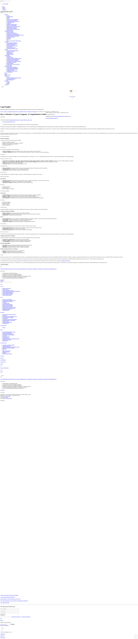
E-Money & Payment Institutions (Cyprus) (14, 58)
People (6, 73)
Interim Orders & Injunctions (12, 28)
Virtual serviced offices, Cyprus (12, 48)
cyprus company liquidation (18, 268)
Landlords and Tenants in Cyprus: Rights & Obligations (12, 275)
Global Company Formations (12, 42)
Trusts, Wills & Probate (6, 350)
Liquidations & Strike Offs (65, 260)
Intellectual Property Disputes (12, 27)
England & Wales (10, 16)
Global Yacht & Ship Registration (12, 50)
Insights (4, 7)
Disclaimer (2, 635)
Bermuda (8, 17)
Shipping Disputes (10, 30)
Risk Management (10, 63)
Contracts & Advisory (10, 51)
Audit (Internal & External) (11, 62)
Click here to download (4, 264)
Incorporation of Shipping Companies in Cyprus (11, 338)
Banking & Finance (10, 32)
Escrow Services (10, 46)
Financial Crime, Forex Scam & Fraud (13, 26)
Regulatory (9, 38)
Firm (3, 6)
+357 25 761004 (5, 397)
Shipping (6, 49)
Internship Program (10, 79)
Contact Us (4, 9)
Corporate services (10, 268)
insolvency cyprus (26, 268)
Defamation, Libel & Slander (12, 24)
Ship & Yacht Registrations (7, 332)
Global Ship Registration (7, 339)
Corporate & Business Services (12, 45)
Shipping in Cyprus (10, 54)
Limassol (8, 81)
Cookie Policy (2, 633)
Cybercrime (9, 23)
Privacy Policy (2, 637)
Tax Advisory (5, 335)
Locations (6, 80)
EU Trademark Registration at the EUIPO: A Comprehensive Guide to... (15, 277)
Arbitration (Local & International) (13, 19)
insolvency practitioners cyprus (34, 268)
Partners (8, 76)
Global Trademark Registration (12, 43)
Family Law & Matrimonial (11, 25)
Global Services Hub (8, 66)
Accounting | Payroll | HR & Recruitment (14, 61)
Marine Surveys (9, 52)
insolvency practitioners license (45, 268)
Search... (1, 280)
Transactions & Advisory (9, 31)
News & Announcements (3, 325)
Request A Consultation (4, 625)
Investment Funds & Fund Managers (13, 59)
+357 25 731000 (7, 396)
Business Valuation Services (11, 33)
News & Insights (7, 74)
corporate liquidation (3, 268)
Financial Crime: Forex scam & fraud (13, 64)
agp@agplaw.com (9, 398)
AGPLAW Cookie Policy (26, 616)
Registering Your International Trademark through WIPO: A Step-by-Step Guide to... (17, 276)
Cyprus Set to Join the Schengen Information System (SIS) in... (13, 278)
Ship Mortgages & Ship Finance (8, 333)
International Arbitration (7, 309)
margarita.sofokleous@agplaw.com (52, 118)
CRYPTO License (10, 57)
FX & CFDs (9, 56)
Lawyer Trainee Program (11, 78)
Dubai (8, 18)
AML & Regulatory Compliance (12, 60)
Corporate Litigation (10, 22)
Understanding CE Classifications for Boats (10, 273)
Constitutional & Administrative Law (13, 21)
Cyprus (8, 15)
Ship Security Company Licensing (8, 334)
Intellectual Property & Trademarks (9, 347)
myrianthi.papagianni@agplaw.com (9, 121)
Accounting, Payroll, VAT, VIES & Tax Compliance (27, 111)
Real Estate (9, 37)
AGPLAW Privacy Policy (16, 616)
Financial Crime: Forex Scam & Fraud (9, 314)
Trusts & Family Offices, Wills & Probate (14, 40)
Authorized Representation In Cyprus (9, 331)
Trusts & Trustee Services (11, 47)
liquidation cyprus (53, 268)
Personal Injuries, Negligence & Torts (13, 29)
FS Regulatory (7, 55)
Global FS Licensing (10, 70)
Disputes (6, 14)
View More (2, 279)
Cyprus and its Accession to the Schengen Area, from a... (12, 274)
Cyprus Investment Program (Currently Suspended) (11, 291)
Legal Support (9, 65)
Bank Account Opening (11, 44)
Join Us (4, 8)
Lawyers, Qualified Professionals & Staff (14, 77)
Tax (7, 39)
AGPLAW (26, 260)
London (8, 82)
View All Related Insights (4, 602)
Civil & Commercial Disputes (12, 20)
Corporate (6, 41)
